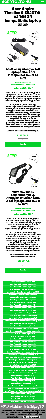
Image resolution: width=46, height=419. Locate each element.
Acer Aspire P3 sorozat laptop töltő (23, 323)
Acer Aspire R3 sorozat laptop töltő (23, 326)
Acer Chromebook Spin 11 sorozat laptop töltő (23, 331)
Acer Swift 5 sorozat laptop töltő (23, 399)
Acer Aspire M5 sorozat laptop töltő (23, 318)
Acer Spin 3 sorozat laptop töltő (23, 378)
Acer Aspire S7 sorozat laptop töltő (23, 349)
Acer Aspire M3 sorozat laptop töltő (23, 315)
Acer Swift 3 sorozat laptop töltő (23, 396)
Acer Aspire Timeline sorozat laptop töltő (23, 292)
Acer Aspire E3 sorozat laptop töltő (23, 305)
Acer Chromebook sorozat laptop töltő (23, 328)
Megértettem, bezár (32, 417)
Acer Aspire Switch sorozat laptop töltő (23, 354)
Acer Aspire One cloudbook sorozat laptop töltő (23, 321)
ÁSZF (3, 406)
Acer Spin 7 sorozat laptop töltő (23, 383)
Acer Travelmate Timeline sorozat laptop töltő (23, 391)
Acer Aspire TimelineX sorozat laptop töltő (23, 352)
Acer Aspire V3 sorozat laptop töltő (23, 284)
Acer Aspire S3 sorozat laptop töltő (23, 344)
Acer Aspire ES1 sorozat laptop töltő (23, 313)
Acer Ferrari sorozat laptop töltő (23, 368)
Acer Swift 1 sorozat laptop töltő (23, 394)
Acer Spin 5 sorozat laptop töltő (23, 381)
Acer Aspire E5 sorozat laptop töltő (23, 308)
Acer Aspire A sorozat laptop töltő (23, 300)
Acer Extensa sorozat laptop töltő (23, 365)
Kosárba (23, 144)
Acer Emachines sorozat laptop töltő (23, 294)
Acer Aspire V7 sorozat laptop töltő (23, 289)
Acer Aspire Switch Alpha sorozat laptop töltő (23, 357)
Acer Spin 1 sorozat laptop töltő (23, 375)
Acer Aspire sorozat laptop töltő (23, 281)
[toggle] (42, 2)
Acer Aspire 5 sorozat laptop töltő (23, 297)
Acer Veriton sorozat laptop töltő (23, 334)
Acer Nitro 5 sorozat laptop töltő (23, 336)
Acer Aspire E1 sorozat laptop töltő (23, 302)
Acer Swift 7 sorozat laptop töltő (23, 401)
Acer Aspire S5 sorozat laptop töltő (23, 347)
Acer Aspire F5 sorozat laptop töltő (23, 310)
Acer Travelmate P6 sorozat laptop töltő (23, 388)
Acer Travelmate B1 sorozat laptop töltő (23, 386)
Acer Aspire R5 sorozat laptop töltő (23, 339)
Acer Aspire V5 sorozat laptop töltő (23, 287)
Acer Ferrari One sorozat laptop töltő (23, 370)
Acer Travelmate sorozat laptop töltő (23, 373)
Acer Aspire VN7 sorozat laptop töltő (23, 360)
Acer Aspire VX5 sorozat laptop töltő (23, 362)
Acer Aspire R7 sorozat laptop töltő (23, 341)
